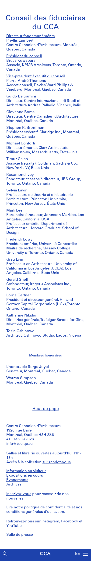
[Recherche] (5, 553)
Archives (13, 484)
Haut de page (45, 409)
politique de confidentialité (47, 507)
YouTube (14, 526)
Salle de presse (19, 535)
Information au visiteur (26, 471)
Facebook (69, 521)
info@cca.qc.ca (19, 444)
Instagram (50, 521)
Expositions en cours (24, 476)
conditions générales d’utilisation (35, 512)
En (77, 554)
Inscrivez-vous (18, 494)
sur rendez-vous (56, 462)
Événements (17, 480)
